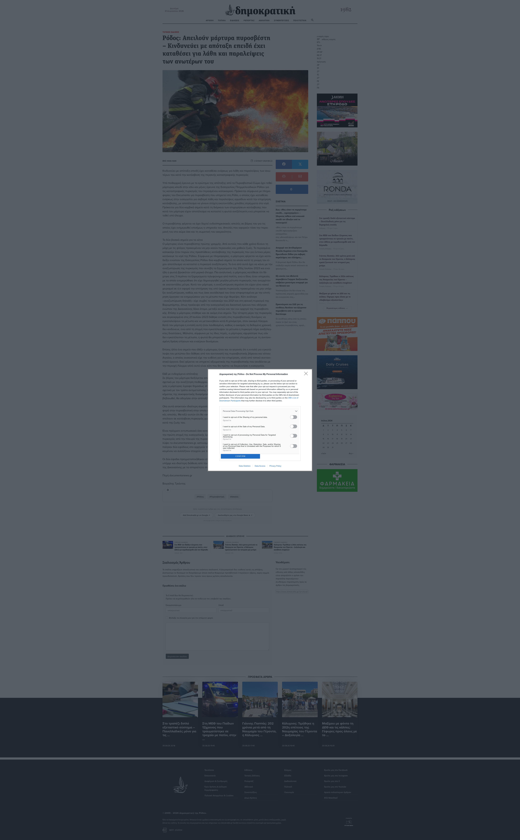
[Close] (306, 374)
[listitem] (260, 411)
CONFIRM (240, 456)
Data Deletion (245, 466)
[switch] (293, 417)
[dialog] (260, 420)
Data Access (260, 466)
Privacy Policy (275, 466)
